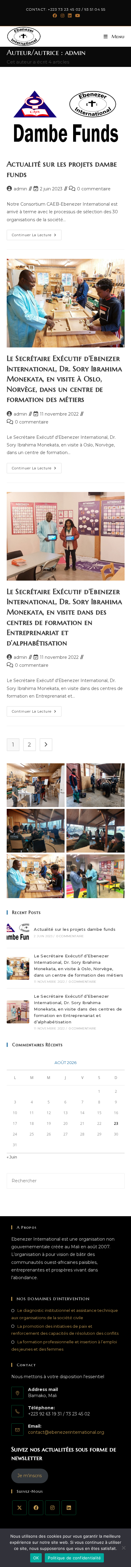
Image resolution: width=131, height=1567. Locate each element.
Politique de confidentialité (74, 1557)
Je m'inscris (29, 1475)
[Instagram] (52, 1507)
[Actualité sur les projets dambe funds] (18, 932)
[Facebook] (36, 1507)
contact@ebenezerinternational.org (66, 1432)
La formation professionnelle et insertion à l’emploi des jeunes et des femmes (64, 1345)
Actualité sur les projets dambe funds (74, 929)
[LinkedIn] (69, 1507)
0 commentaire (94, 189)
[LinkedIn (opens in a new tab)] (69, 15)
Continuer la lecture (37, 236)
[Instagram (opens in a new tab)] (62, 15)
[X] (19, 1507)
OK (36, 1557)
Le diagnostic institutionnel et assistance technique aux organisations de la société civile (64, 1314)
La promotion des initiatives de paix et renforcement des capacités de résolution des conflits (65, 1330)
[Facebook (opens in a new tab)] (55, 15)
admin (20, 189)
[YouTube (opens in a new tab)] (76, 15)
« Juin (12, 1156)
